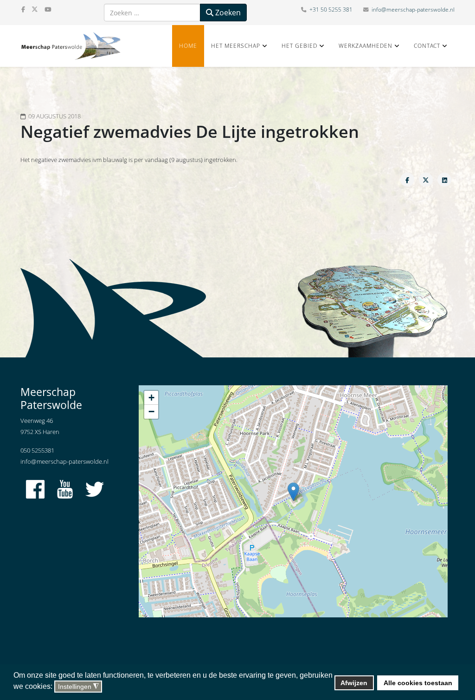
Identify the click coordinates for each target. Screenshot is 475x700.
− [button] (151, 411)
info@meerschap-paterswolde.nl (413, 9)
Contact (427, 46)
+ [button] (151, 397)
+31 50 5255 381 (331, 9)
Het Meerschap (235, 46)
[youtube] (48, 9)
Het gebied (299, 46)
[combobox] (152, 12)
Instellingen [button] (78, 687)
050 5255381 (37, 450)
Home (188, 46)
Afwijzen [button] (353, 683)
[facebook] (23, 9)
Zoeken (227, 12)
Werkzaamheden (365, 46)
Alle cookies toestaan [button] (418, 683)
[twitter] (35, 9)
